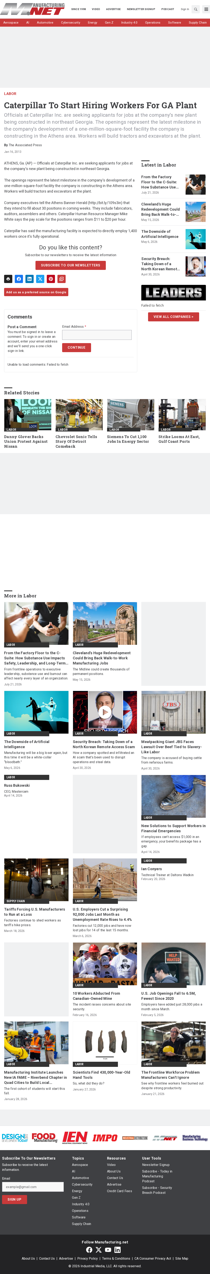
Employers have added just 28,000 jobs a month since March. (171, 1006)
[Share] (19, 279)
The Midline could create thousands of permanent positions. (101, 671)
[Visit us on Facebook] (89, 1250)
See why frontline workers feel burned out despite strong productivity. (172, 1085)
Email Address (74, 326)
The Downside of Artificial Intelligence (159, 234)
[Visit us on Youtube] (108, 1250)
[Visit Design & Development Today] (15, 1138)
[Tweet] (40, 279)
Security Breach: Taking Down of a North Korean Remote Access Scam (160, 264)
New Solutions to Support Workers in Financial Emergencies (173, 828)
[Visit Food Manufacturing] (45, 1138)
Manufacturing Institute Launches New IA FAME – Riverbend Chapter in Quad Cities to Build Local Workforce (35, 1077)
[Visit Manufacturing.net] (165, 1138)
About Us (28, 1258)
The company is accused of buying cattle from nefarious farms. (171, 760)
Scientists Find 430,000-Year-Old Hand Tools (101, 1075)
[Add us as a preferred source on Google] (61, 279)
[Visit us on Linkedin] (117, 1250)
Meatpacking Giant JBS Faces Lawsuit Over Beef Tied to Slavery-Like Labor (171, 747)
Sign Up (15, 1199)
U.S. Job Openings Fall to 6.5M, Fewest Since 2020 (168, 996)
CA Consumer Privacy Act (153, 1258)
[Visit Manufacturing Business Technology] (195, 1138)
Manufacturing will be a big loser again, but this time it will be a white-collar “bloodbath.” (35, 757)
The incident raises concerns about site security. (102, 1006)
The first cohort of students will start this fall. (34, 1091)
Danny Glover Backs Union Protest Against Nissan (26, 441)
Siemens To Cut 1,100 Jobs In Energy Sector (128, 439)
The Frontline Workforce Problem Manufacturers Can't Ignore (170, 1075)
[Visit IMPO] (105, 1138)
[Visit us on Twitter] (99, 1250)
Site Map (181, 1258)
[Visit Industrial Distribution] (135, 1138)
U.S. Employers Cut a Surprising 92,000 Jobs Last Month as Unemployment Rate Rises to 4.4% (102, 914)
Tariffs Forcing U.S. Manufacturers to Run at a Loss (34, 912)
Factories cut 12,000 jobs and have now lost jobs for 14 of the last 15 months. (102, 928)
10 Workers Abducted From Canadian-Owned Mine (96, 996)
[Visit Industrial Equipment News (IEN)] (75, 1138)
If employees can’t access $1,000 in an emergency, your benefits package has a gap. (171, 841)
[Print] (8, 279)
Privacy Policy (87, 1258)
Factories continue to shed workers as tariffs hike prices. (32, 922)
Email (6, 1178)
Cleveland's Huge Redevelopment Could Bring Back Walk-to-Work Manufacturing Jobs (160, 209)
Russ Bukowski (17, 785)
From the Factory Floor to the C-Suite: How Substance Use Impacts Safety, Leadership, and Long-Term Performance (160, 182)
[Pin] (51, 279)
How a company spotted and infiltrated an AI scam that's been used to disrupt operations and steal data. (103, 757)
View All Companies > (174, 317)
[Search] (196, 9)
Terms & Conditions (116, 1258)
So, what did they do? (88, 1083)
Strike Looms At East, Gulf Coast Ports (179, 439)
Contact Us (47, 1258)
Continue (76, 347)
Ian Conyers (151, 869)
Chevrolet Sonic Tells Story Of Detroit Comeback (76, 441)
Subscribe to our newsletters (70, 265)
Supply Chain (16, 901)
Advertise (66, 1258)
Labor (10, 93)
